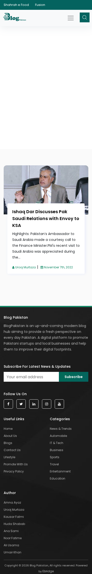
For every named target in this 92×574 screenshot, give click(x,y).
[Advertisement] (46, 68)
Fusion (40, 4)
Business (56, 450)
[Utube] (59, 404)
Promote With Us (16, 464)
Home (8, 429)
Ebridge (48, 571)
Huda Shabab (14, 524)
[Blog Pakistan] (15, 18)
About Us (10, 436)
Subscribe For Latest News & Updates (37, 366)
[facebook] (8, 404)
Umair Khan (12, 552)
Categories (60, 419)
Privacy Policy (14, 471)
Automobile (58, 436)
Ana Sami (11, 531)
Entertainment (60, 471)
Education (57, 478)
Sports (54, 457)
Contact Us (12, 450)
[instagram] (46, 404)
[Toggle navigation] (71, 15)
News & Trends (61, 429)
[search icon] (85, 17)
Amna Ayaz (12, 502)
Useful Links (14, 419)
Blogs (8, 443)
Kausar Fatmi (14, 517)
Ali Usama (11, 545)
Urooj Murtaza (25, 267)
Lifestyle (9, 457)
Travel (54, 464)
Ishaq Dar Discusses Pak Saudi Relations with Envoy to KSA (45, 218)
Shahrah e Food (16, 4)
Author (10, 492)
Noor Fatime (13, 538)
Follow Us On (15, 393)
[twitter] (21, 404)
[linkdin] (34, 404)
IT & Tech (56, 443)
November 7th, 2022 (58, 267)
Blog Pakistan (16, 317)
